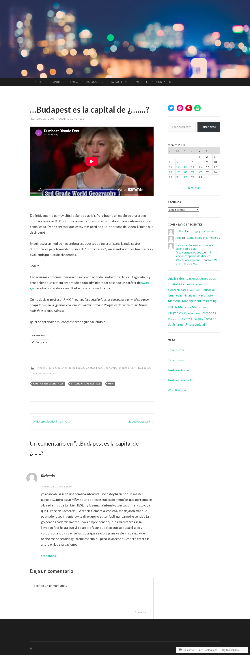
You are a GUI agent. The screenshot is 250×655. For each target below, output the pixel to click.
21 (192, 172)
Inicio (38, 81)
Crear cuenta (176, 350)
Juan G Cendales (71, 118)
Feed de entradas (178, 370)
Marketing (210, 301)
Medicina (184, 307)
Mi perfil (142, 81)
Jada (178, 237)
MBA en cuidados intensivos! (50, 421)
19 (178, 172)
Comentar (141, 612)
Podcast (173, 319)
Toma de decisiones (43, 373)
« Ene (189, 187)
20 (185, 172)
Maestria (174, 301)
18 (170, 172)
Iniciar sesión (176, 360)
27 (185, 177)
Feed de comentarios (181, 380)
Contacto (163, 81)
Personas (209, 313)
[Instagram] (180, 108)
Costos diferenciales (48, 383)
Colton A (181, 231)
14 (192, 167)
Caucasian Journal (187, 245)
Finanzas (123, 367)
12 (178, 167)
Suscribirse (209, 126)
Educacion (209, 290)
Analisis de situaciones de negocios (61, 367)
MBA (133, 367)
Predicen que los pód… (190, 252)
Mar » (198, 187)
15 (200, 167)
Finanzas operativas (85, 383)
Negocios (144, 367)
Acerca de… (94, 81)
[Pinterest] (188, 108)
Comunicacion (193, 284)
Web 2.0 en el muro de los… (197, 261)
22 (200, 172)
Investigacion (205, 295)
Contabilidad (94, 367)
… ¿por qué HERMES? (64, 81)
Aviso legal (119, 81)
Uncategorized (195, 324)
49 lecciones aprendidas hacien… (194, 254)
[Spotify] (197, 108)
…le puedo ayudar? (140, 421)
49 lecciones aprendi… (189, 260)
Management (191, 301)
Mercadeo (199, 307)
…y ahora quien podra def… (194, 246)
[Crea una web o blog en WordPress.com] (31, 648)
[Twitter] (171, 108)
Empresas (175, 295)
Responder (48, 556)
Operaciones (192, 313)
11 (170, 167)
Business (175, 284)
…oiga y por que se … (204, 231)
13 (185, 167)
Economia (110, 367)
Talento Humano (191, 319)
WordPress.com (178, 390)
